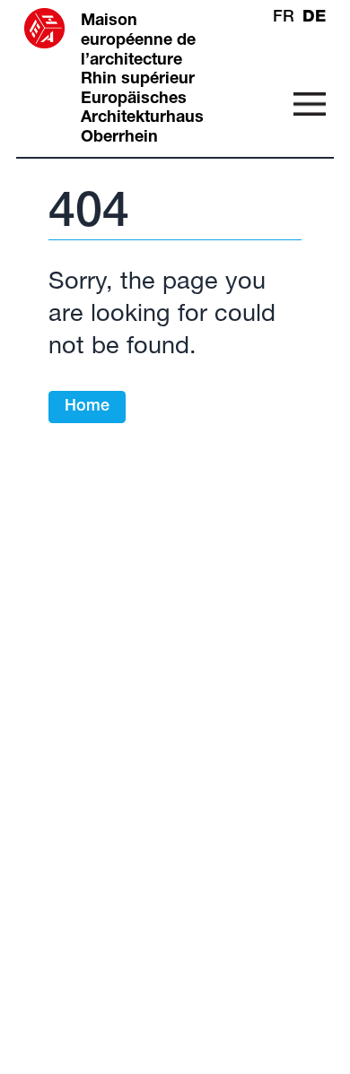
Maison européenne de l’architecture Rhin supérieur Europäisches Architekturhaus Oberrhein (142, 79)
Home (87, 407)
